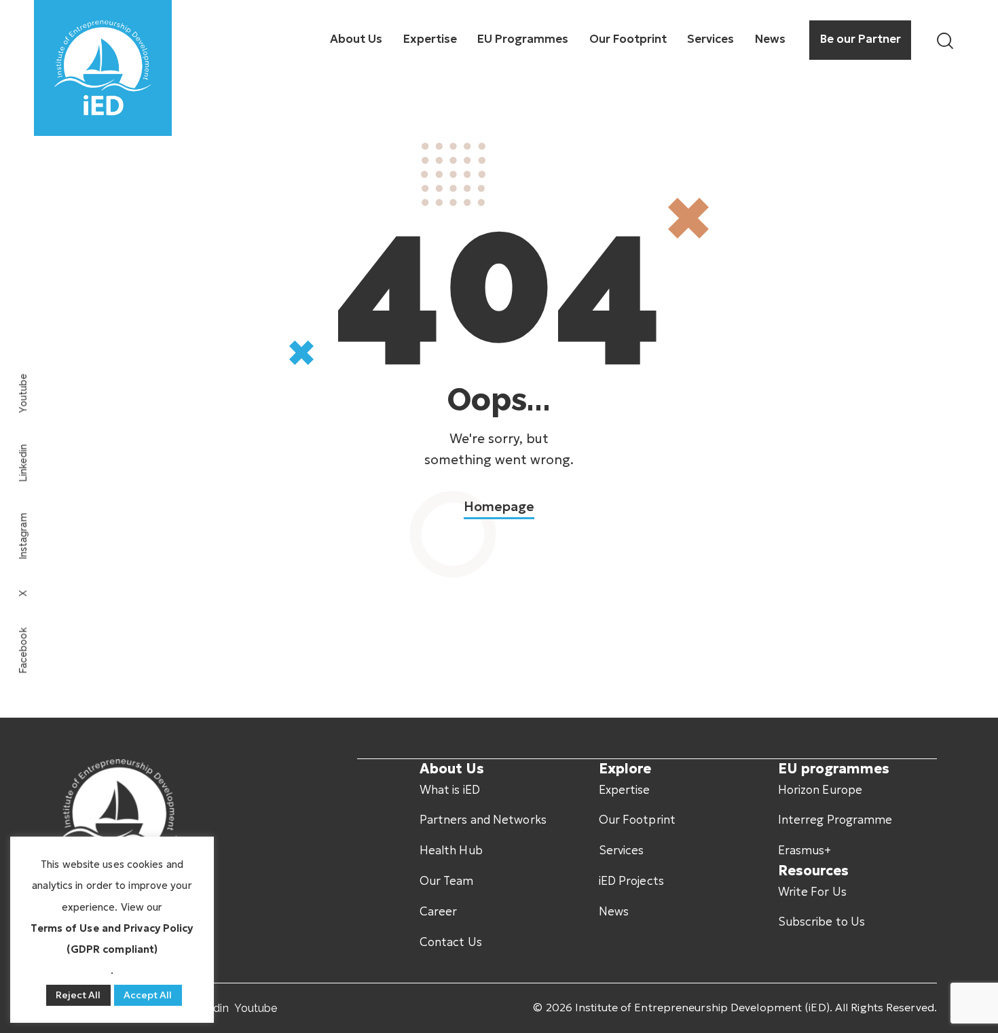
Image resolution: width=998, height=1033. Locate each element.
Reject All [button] (78, 995)
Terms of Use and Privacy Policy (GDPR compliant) (112, 939)
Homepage (499, 507)
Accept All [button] (148, 995)
